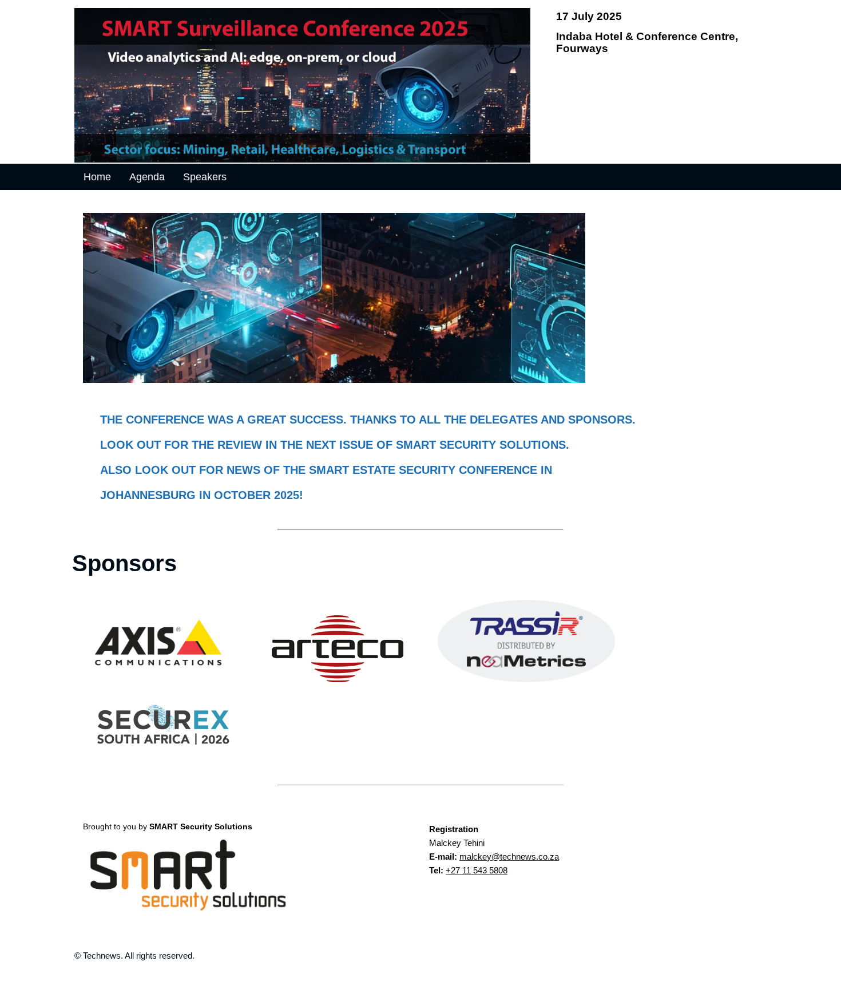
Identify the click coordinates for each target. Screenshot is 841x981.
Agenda (147, 177)
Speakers (205, 177)
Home (97, 177)
